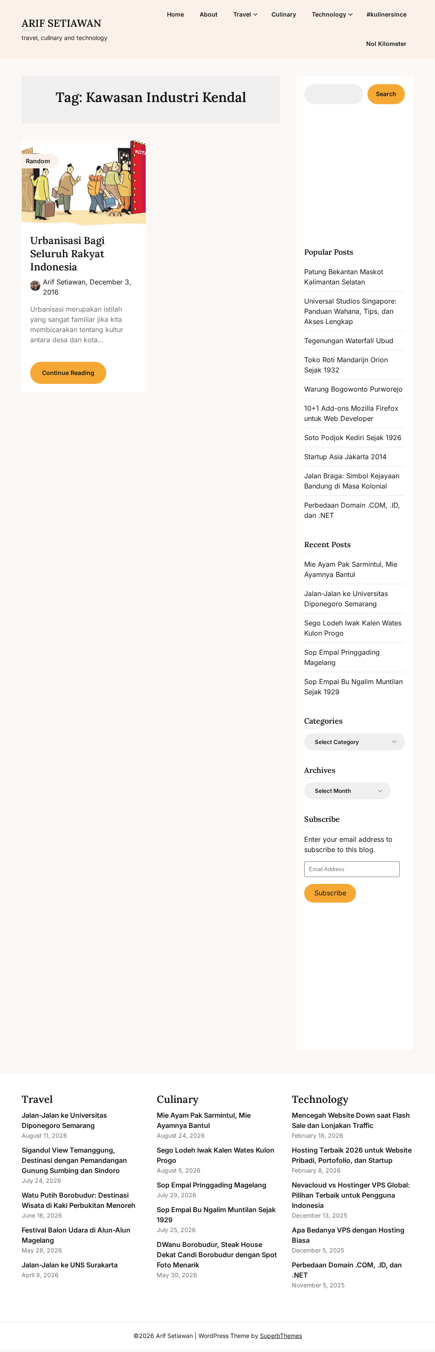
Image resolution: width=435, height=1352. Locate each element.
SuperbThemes (281, 1335)
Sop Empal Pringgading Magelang (211, 1185)
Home (175, 14)
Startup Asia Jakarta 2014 (345, 456)
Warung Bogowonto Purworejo (353, 389)
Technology (329, 14)
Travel (242, 14)
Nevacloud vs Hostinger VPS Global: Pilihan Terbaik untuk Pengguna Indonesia (351, 1195)
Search (386, 93)
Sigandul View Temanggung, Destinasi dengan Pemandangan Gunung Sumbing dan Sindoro (74, 1160)
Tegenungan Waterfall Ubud (348, 340)
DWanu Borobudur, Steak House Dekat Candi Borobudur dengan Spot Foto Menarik (217, 1254)
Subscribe (330, 893)
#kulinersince (387, 14)
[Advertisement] (368, 174)
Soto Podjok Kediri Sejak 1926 (352, 437)
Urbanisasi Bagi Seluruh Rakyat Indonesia (67, 253)
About (209, 14)
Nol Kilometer (386, 43)
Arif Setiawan (61, 23)
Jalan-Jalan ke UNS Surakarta (70, 1265)
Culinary (283, 14)
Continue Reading (68, 372)
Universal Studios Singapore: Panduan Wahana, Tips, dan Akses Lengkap (350, 311)
